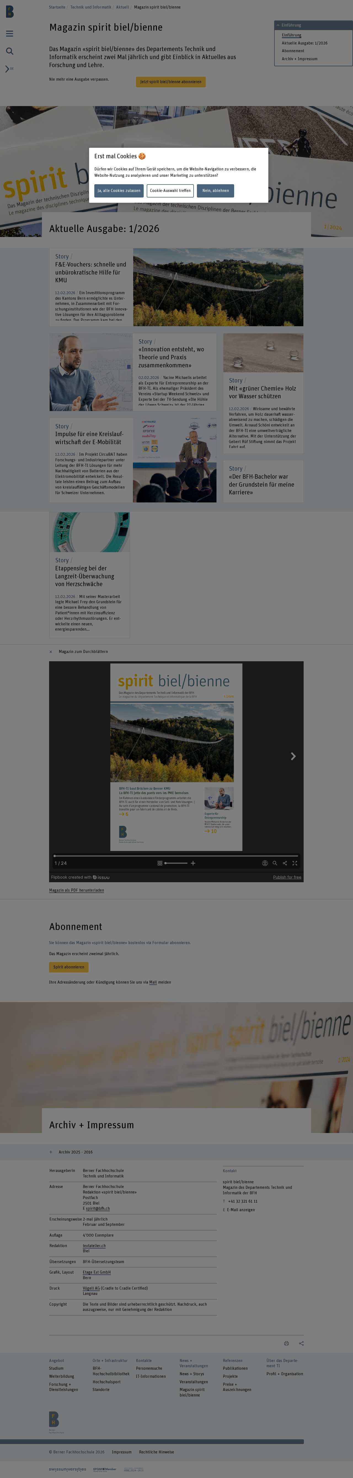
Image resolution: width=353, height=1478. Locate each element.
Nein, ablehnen (215, 191)
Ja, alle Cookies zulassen (119, 191)
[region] (178, 175)
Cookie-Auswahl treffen (170, 191)
